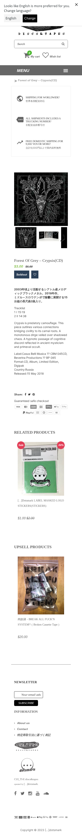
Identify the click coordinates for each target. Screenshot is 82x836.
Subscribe (26, 703)
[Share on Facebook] (25, 394)
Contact (22, 729)
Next (61, 235)
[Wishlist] (34, 274)
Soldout (21, 274)
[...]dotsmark (53, 830)
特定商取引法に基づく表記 (34, 735)
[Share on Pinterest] (33, 394)
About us (23, 723)
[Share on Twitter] (29, 394)
